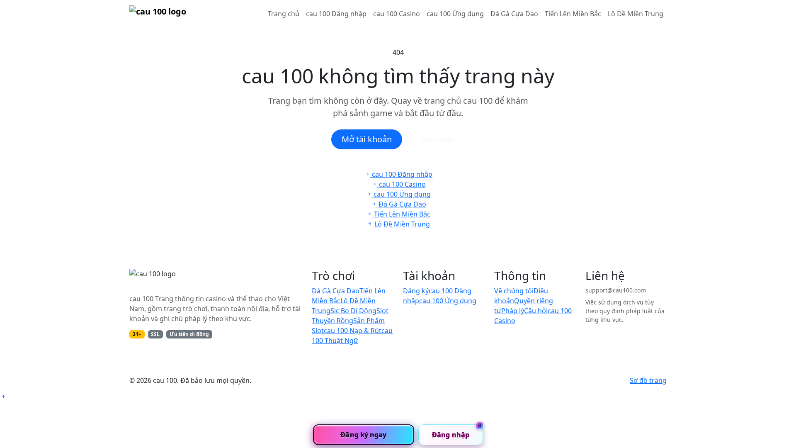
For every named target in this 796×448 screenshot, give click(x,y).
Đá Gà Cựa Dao (514, 13)
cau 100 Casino (396, 13)
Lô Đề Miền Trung (635, 13)
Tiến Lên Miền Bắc (573, 13)
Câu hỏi (536, 310)
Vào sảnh (436, 139)
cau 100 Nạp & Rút (352, 330)
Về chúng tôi (514, 290)
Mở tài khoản (367, 139)
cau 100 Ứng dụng (455, 13)
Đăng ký (416, 290)
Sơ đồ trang (648, 380)
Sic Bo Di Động (353, 310)
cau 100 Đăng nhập (336, 13)
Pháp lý (512, 310)
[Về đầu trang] (3, 397)
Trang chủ (283, 13)
